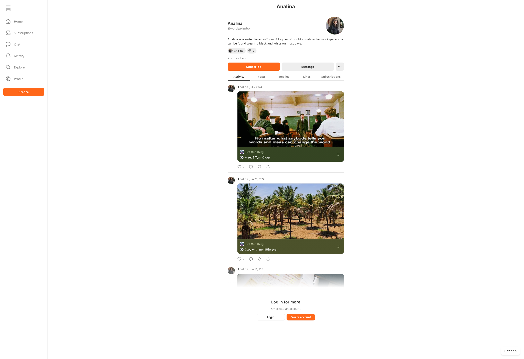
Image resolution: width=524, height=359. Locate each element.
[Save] (338, 154)
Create (23, 92)
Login (270, 317)
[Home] (8, 8)
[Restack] (259, 166)
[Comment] (250, 166)
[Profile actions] (340, 67)
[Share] (268, 166)
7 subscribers (237, 58)
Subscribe (253, 67)
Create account (300, 317)
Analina (242, 87)
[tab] (239, 76)
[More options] (342, 87)
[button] (23, 21)
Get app (510, 351)
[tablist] (286, 76)
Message (308, 67)
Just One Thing (255, 152)
